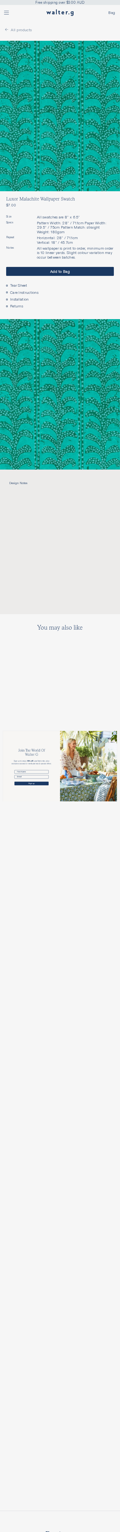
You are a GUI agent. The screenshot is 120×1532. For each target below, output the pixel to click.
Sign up (31, 783)
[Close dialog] (114, 733)
